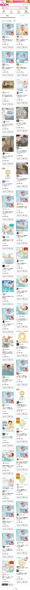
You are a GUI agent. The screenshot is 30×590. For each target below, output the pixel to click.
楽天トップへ (25, 4)
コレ (5, 47)
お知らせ (18, 12)
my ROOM (26, 12)
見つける (11, 12)
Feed (4, 12)
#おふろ (7, 185)
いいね (11, 47)
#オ (25, 124)
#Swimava (4, 296)
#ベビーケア (5, 183)
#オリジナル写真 (6, 156)
